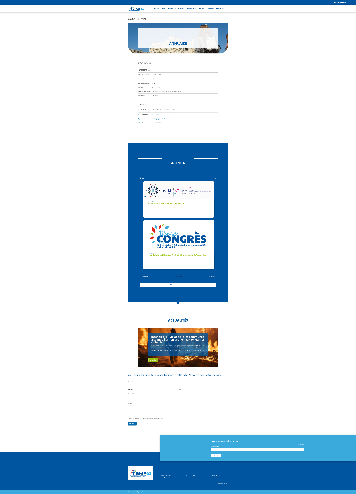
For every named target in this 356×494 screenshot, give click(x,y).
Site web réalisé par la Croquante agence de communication (147, 492)
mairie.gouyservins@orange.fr (161, 119)
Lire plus (153, 360)
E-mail (131, 394)
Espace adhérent (340, 2)
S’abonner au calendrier (177, 285)
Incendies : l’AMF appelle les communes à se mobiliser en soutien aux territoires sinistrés (178, 339)
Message (131, 404)
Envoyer (132, 424)
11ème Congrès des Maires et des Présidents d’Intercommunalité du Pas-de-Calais (177, 255)
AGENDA (181, 8)
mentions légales (222, 483)
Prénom (130, 389)
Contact (201, 8)
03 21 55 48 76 (156, 114)
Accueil (157, 8)
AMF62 (164, 8)
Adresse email (215, 446)
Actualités (172, 8)
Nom (180, 389)
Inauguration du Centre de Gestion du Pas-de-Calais (166, 203)
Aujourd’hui (179, 276)
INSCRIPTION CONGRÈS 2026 (215, 8)
